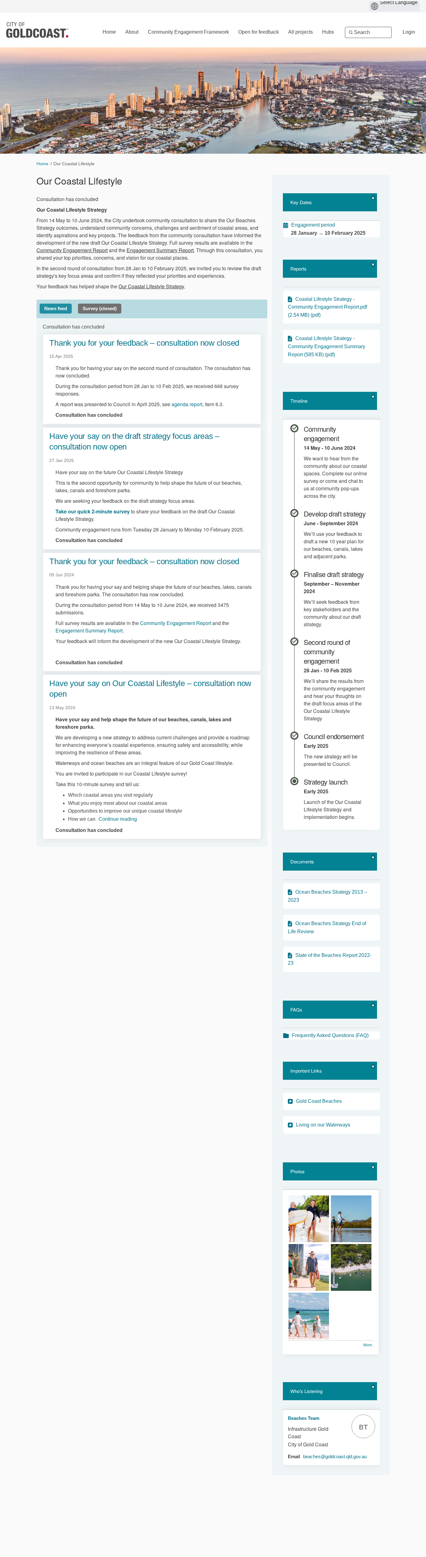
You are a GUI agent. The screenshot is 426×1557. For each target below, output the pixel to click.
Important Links (306, 1070)
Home (42, 163)
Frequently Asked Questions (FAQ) (330, 1035)
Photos (297, 1171)
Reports (298, 268)
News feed (55, 308)
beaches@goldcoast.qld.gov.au (335, 1456)
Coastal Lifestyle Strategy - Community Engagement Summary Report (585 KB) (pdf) (326, 346)
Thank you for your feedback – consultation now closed (144, 343)
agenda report (187, 404)
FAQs (296, 1009)
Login (409, 32)
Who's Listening (306, 1391)
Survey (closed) (100, 308)
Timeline (298, 400)
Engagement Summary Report (160, 250)
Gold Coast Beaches (319, 1101)
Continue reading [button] (118, 819)
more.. (368, 1345)
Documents (302, 861)
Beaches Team (303, 1418)
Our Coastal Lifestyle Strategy (151, 286)
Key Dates (301, 202)
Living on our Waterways (323, 1124)
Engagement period (313, 225)
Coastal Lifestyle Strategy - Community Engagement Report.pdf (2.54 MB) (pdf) (327, 307)
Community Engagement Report (72, 250)
